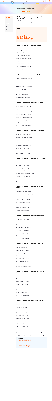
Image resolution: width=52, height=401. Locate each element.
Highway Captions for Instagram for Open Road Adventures (25, 29)
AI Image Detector (34, 1)
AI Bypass (12, 1)
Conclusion (18, 40)
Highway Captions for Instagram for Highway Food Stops (25, 38)
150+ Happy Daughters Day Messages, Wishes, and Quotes (24, 339)
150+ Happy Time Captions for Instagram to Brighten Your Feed (25, 341)
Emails (6, 26)
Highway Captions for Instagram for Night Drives (23, 36)
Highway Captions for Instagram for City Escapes (23, 37)
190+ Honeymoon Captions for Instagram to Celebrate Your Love (25, 346)
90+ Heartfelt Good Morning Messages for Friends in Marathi (24, 340)
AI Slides (26, 1)
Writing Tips (7, 29)
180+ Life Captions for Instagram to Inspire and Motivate (24, 345)
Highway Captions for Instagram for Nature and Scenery (24, 35)
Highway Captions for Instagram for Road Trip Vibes (24, 30)
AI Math (30, 1)
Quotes (6, 20)
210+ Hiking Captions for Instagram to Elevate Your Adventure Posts (25, 344)
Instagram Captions (8, 23)
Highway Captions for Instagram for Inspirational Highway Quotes (26, 39)
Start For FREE (25, 11)
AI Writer (17, 1)
